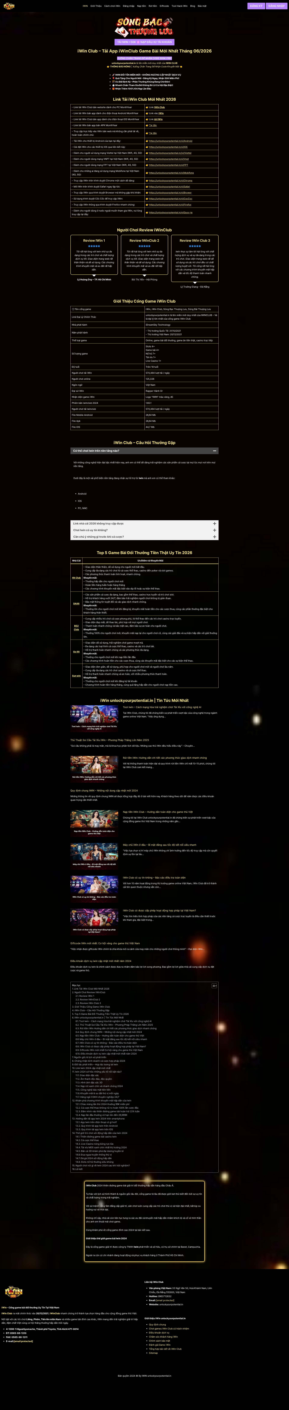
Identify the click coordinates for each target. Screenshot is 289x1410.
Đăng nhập (128, 6)
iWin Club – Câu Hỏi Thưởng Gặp (92, 1010)
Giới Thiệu (96, 6)
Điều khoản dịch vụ (159, 1332)
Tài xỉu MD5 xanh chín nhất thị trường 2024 (104, 1147)
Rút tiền (153, 6)
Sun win (76, 675)
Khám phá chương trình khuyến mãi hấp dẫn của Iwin (103, 1100)
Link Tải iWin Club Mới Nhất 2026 (91, 988)
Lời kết (78, 1169)
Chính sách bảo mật (159, 1340)
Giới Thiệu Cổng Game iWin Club (92, 1006)
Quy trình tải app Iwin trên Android (99, 1125)
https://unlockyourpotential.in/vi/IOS (168, 147)
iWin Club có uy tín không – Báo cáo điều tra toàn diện (154, 877)
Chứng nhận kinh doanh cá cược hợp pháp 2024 (100, 1060)
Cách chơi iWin (112, 6)
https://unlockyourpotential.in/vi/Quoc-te (171, 212)
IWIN (85, 6)
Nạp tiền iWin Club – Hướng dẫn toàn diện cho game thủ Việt (158, 811)
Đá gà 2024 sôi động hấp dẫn (96, 1158)
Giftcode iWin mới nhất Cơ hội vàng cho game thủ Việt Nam (111, 1050)
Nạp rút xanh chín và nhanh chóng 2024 (102, 1086)
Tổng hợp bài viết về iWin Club (165, 1348)
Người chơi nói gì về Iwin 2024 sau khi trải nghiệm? (103, 1165)
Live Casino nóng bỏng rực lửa (97, 1143)
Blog (192, 6)
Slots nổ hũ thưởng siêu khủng (97, 1161)
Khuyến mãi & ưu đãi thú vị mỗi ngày (99, 1093)
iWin (161, 113)
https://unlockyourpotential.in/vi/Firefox (170, 204)
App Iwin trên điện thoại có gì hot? (99, 1122)
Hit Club (76, 577)
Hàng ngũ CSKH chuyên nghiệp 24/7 (99, 1097)
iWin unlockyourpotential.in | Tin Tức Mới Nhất (99, 1017)
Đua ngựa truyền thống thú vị (96, 1154)
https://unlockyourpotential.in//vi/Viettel (170, 153)
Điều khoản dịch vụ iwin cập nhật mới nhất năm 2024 (100, 960)
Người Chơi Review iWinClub (90, 992)
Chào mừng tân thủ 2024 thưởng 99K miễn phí (104, 1104)
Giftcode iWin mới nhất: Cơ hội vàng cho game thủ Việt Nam (105, 943)
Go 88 (76, 651)
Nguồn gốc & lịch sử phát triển (90, 1057)
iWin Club (159, 107)
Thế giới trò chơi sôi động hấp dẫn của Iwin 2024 (101, 1133)
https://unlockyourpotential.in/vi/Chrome (170, 180)
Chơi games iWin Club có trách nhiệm (169, 1328)
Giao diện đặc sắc (89, 1075)
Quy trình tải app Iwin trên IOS (97, 1129)
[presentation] (94, 718)
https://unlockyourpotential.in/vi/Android (170, 140)
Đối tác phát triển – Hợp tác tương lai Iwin (96, 1064)
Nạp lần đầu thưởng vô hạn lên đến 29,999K (104, 1115)
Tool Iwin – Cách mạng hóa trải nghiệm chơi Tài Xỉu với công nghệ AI (162, 707)
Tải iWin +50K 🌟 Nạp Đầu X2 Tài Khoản (144, 42)
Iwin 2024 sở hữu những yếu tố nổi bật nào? (98, 1071)
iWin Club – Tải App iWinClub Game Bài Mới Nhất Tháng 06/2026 (145, 51)
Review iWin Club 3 (90, 1003)
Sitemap (153, 1353)
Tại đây (153, 125)
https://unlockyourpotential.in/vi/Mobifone (171, 172)
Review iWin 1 (86, 996)
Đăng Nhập (277, 6)
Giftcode (164, 6)
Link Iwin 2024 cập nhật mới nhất (93, 1068)
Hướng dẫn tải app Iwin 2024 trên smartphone (100, 1118)
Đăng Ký (256, 6)
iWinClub (55, 1313)
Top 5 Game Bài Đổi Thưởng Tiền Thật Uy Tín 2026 (102, 1014)
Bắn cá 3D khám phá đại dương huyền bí (102, 1151)
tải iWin (158, 119)
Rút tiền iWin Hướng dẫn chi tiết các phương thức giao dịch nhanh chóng (118, 1028)
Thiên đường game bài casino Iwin (98, 1136)
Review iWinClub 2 (90, 999)
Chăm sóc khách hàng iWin (163, 1336)
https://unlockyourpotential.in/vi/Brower (170, 192)
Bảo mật (202, 6)
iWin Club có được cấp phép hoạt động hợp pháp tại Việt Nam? (159, 910)
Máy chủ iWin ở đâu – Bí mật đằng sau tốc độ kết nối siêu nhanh (159, 844)
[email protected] (23, 1341)
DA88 (76, 603)
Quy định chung (157, 1324)
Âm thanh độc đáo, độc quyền (96, 1078)
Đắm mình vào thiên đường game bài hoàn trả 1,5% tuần (110, 1111)
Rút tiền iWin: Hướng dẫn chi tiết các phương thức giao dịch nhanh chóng (165, 757)
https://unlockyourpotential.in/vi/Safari (169, 186)
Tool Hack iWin (180, 6)
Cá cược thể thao (90, 1140)
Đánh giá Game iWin (160, 1344)
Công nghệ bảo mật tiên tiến (96, 1089)
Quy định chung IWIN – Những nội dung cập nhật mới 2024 (104, 790)
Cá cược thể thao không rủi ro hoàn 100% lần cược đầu (109, 1107)
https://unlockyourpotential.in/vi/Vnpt (169, 159)
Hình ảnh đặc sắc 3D (92, 1082)
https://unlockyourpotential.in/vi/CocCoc (170, 198)
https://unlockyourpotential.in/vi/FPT (168, 165)
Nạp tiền (141, 6)
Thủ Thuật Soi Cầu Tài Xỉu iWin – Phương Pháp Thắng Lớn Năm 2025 (109, 740)
